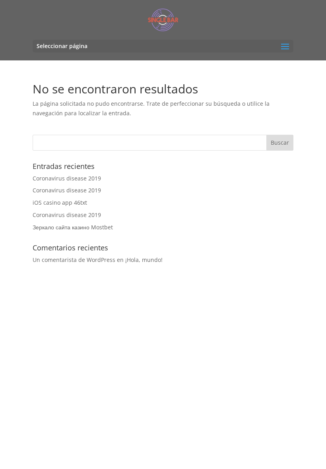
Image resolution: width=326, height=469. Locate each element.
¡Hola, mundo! (144, 260)
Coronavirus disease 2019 (67, 178)
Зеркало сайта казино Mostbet (73, 227)
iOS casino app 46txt (60, 202)
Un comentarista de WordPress (74, 260)
